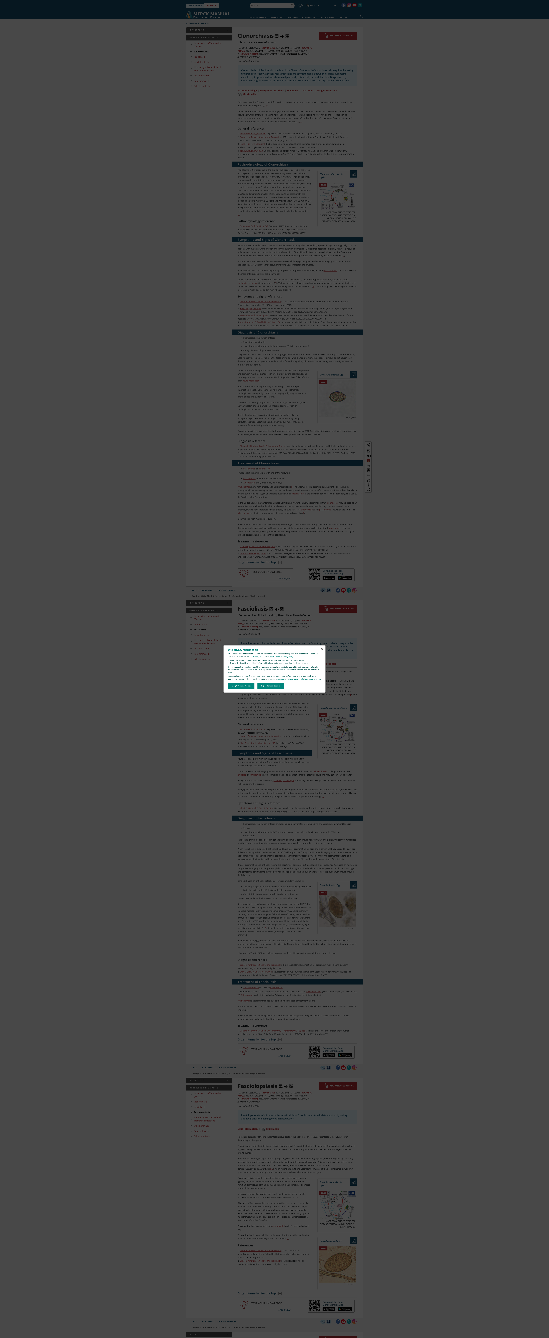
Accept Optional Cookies (241, 686)
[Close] (322, 649)
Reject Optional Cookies (270, 686)
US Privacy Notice (257, 657)
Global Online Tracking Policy (281, 657)
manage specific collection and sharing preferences (298, 679)
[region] (274, 669)
